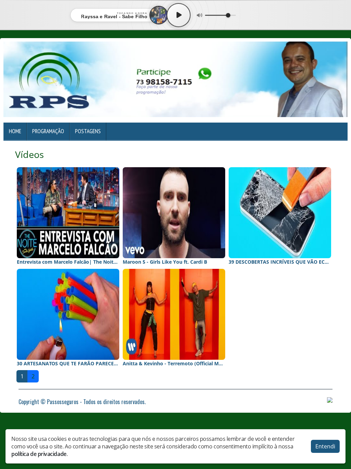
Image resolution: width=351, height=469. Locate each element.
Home (15, 131)
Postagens (88, 131)
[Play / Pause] (179, 15)
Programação (48, 131)
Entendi (325, 446)
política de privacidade (38, 454)
